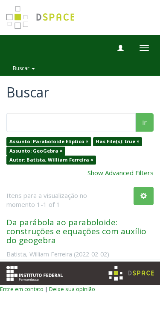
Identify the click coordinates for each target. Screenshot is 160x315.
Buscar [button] (22, 68)
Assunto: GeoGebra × (35, 150)
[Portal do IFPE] (34, 272)
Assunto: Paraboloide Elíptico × (48, 141)
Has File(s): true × (117, 141)
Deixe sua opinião (72, 289)
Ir (144, 122)
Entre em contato (22, 289)
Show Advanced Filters (120, 172)
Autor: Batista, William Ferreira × (51, 160)
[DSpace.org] (131, 273)
